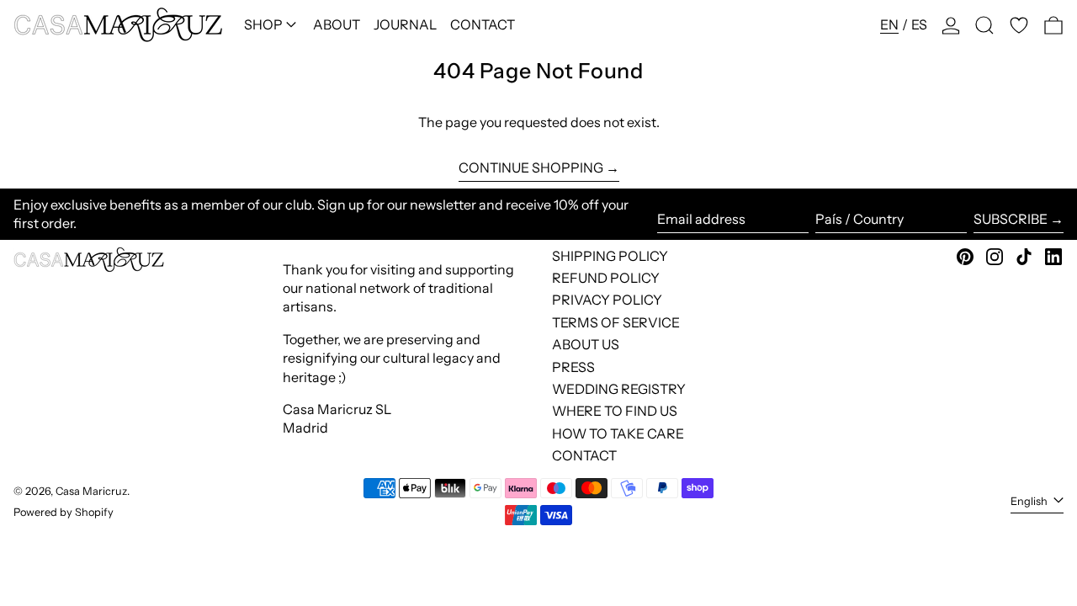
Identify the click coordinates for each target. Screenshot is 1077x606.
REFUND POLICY (606, 277)
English (1030, 501)
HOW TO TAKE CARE (618, 433)
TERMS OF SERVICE (616, 322)
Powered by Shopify (63, 512)
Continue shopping (531, 167)
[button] (984, 25)
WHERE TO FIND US (614, 410)
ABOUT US (585, 344)
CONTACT (584, 455)
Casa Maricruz (91, 491)
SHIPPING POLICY (610, 255)
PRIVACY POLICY (607, 299)
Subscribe (1011, 218)
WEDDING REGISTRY (619, 388)
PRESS (573, 367)
